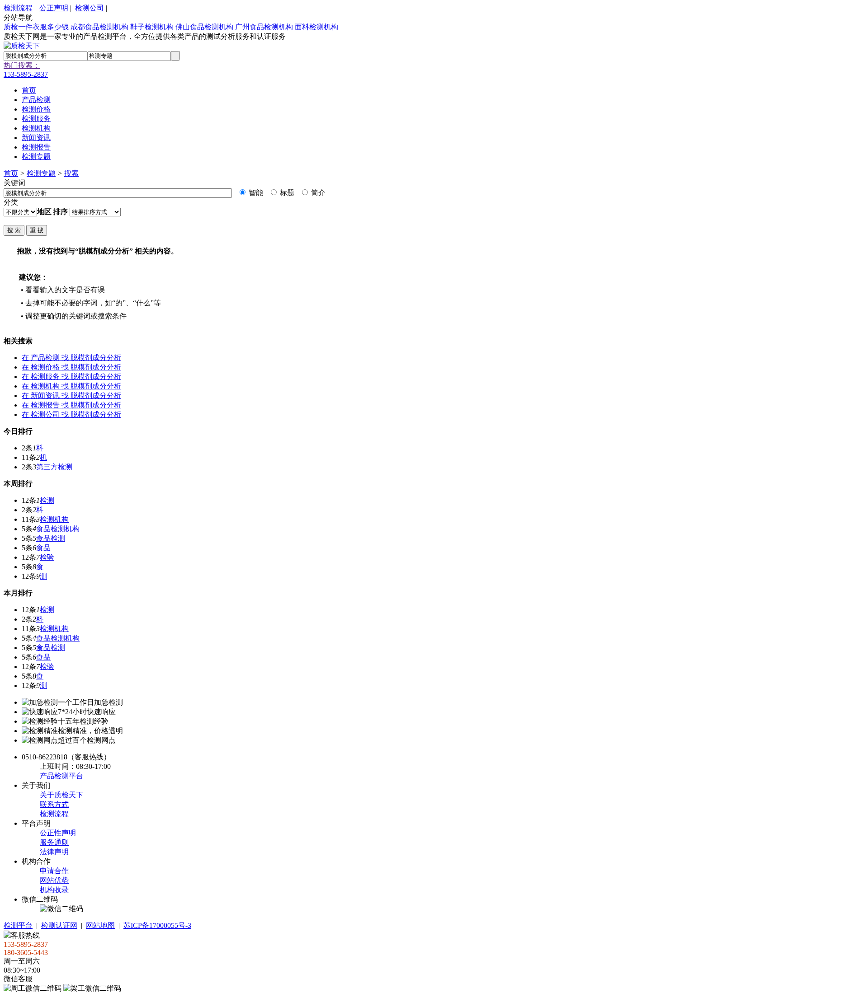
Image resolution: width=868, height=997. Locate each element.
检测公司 (89, 8)
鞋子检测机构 (152, 27)
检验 (47, 557)
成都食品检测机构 (99, 27)
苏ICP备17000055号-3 (157, 925)
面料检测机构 (316, 27)
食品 (43, 548)
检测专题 (41, 173)
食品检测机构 (58, 529)
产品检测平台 (61, 776)
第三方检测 (54, 467)
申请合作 (54, 871)
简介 (317, 193)
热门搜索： (22, 65)
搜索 (71, 173)
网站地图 (100, 925)
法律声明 (54, 852)
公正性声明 (58, 833)
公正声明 (53, 8)
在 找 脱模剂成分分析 (71, 357)
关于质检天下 (61, 795)
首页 (11, 173)
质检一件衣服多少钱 (36, 27)
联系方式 (54, 804)
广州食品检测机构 (264, 27)
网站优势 (54, 880)
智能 (255, 193)
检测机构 (54, 519)
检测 (47, 500)
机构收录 (54, 890)
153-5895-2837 (26, 74)
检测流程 (18, 8)
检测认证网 (59, 925)
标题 (286, 193)
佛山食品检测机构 (204, 27)
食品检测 (50, 538)
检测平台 (18, 925)
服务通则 (54, 842)
